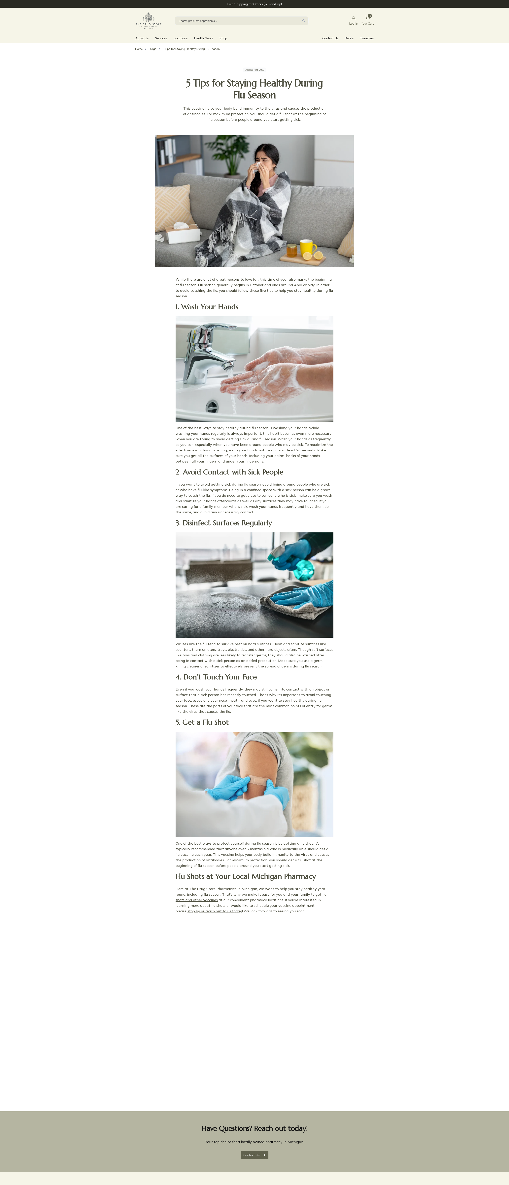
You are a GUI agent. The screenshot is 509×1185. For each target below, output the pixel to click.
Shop (223, 38)
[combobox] (242, 20)
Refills (349, 38)
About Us (142, 38)
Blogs (152, 49)
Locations (181, 38)
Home (139, 49)
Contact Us (330, 38)
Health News (203, 38)
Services (161, 38)
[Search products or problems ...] (303, 20)
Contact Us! (251, 1155)
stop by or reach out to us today (214, 911)
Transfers (367, 38)
